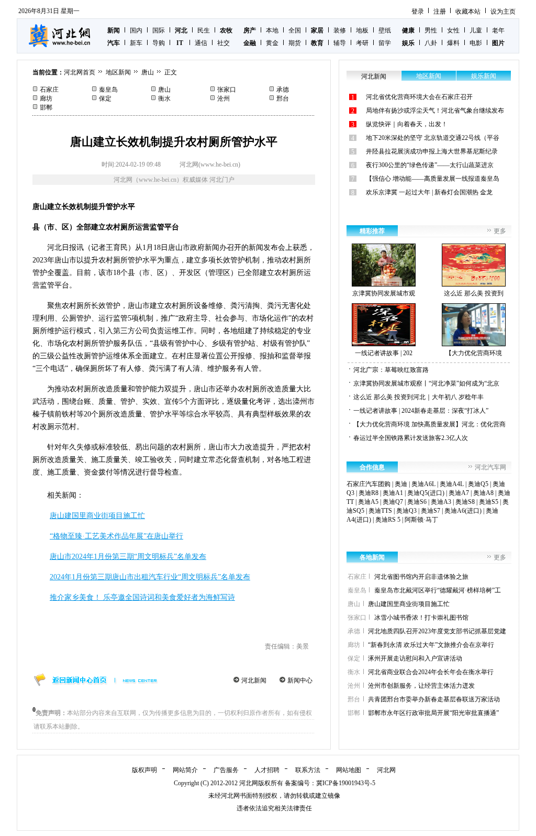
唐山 (147, 72)
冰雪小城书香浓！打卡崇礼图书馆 (421, 617)
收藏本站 (468, 11)
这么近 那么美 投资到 (474, 293)
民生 (203, 30)
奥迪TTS (380, 510)
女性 (453, 30)
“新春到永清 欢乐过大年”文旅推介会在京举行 (431, 644)
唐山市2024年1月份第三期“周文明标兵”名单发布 (128, 556)
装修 (339, 30)
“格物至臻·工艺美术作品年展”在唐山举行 (116, 536)
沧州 (223, 98)
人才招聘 (267, 770)
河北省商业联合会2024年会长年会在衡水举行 (431, 672)
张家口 (226, 89)
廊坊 (46, 98)
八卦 (431, 43)
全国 (294, 30)
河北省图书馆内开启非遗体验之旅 (421, 576)
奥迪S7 (430, 510)
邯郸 (46, 107)
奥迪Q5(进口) (425, 493)
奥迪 (401, 484)
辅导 (339, 43)
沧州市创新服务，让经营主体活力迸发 (421, 685)
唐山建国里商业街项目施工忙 (97, 516)
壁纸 (384, 30)
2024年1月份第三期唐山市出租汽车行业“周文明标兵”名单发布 (150, 577)
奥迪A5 (368, 501)
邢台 (282, 98)
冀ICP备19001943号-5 (345, 783)
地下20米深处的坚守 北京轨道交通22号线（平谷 (432, 137)
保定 (105, 98)
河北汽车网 (490, 467)
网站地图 (348, 770)
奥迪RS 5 (387, 519)
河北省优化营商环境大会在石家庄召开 (419, 97)
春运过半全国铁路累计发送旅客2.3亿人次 (410, 438)
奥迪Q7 (393, 501)
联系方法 (307, 770)
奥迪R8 (368, 493)
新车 (136, 43)
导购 (158, 43)
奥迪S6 (417, 501)
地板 (362, 30)
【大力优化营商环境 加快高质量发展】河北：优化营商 (429, 424)
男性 (431, 30)
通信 (201, 43)
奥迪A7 (459, 493)
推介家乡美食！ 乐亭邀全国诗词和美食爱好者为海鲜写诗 (142, 597)
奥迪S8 (465, 501)
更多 (500, 231)
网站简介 (185, 770)
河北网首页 (79, 72)
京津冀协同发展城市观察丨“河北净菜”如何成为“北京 (426, 383)
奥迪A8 (483, 493)
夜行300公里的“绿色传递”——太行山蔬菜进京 (430, 165)
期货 (294, 43)
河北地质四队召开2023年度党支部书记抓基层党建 (437, 631)
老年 (498, 30)
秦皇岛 (108, 89)
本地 (272, 30)
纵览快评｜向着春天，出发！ (407, 124)
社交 (223, 43)
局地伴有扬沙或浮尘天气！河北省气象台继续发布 (435, 110)
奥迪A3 (441, 501)
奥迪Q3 (406, 510)
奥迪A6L (423, 484)
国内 (136, 30)
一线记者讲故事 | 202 (383, 353)
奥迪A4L (452, 484)
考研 (362, 43)
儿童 (476, 30)
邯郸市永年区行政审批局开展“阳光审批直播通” (433, 713)
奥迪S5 (488, 501)
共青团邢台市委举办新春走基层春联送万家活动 (434, 699)
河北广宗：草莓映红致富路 (391, 369)
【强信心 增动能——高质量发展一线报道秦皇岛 (432, 178)
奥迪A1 (393, 493)
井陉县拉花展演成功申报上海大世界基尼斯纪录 (432, 151)
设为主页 (503, 11)
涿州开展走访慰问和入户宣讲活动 (415, 658)
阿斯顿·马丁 (421, 519)
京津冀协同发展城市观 (383, 293)
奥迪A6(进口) (463, 510)
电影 (476, 43)
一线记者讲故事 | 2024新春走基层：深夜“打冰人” (420, 410)
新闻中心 (299, 680)
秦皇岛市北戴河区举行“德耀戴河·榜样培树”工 (437, 590)
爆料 (453, 43)
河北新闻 (253, 680)
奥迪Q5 (478, 484)
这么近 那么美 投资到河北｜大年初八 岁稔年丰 (418, 397)
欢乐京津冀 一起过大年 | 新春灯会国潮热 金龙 (429, 192)
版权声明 (144, 770)
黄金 (272, 43)
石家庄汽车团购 (368, 484)
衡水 (164, 98)
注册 (439, 11)
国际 (158, 30)
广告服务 (226, 770)
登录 (417, 11)
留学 (384, 43)
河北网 (386, 770)
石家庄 (49, 89)
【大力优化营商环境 (473, 353)
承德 (282, 89)
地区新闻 (118, 72)
